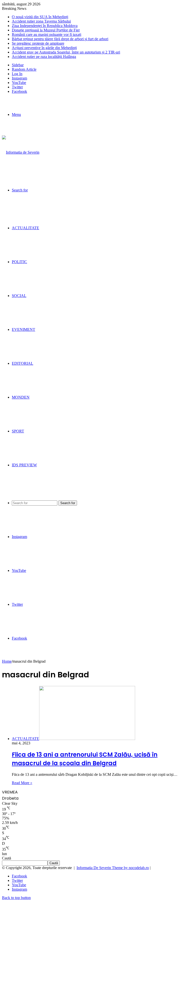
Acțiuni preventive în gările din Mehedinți (44, 48)
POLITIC (19, 262)
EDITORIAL (22, 363)
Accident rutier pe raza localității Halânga (44, 56)
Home (7, 661)
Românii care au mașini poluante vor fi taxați (46, 34)
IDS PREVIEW (24, 465)
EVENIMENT (23, 329)
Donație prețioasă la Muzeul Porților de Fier (46, 30)
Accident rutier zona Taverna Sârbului (41, 21)
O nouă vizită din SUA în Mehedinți (40, 17)
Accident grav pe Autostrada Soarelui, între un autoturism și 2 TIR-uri (66, 52)
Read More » (22, 783)
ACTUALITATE (25, 228)
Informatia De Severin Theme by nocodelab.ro (113, 868)
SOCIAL (19, 296)
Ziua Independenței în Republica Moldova (45, 26)
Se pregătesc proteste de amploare (38, 43)
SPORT (18, 431)
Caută (6, 858)
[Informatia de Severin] (20, 152)
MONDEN (21, 397)
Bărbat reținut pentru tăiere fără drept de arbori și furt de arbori (60, 39)
